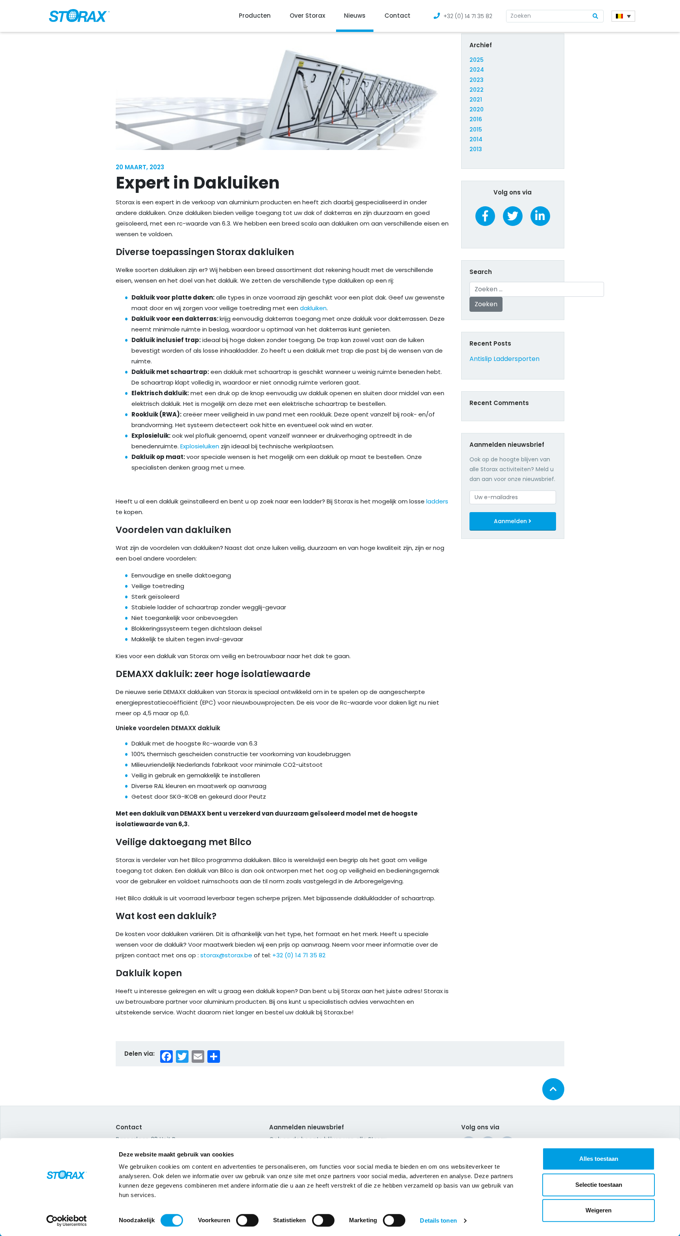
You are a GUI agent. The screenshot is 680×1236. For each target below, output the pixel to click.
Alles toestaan (598, 1158)
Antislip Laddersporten (504, 358)
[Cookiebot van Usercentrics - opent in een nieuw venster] (66, 1221)
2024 (476, 70)
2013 (475, 149)
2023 (476, 80)
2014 (475, 139)
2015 (475, 129)
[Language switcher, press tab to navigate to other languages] (623, 16)
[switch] (247, 1220)
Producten (255, 15)
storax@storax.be (226, 955)
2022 (476, 90)
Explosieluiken (199, 446)
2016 (475, 119)
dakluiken (313, 308)
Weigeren (599, 1210)
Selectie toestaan (598, 1184)
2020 (476, 109)
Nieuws (355, 15)
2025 (476, 60)
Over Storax (307, 15)
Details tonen (438, 1220)
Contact (397, 15)
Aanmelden (511, 521)
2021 (475, 100)
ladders (437, 501)
